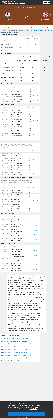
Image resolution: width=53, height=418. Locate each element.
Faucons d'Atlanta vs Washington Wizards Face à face (16, 352)
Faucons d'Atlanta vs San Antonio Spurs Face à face (16, 349)
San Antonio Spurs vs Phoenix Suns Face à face (15, 338)
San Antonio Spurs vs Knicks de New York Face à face (16, 347)
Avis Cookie (33, 409)
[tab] (7, 27)
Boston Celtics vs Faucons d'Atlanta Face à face (15, 358)
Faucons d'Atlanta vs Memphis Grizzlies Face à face (16, 355)
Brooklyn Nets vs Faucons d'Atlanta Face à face (14, 361)
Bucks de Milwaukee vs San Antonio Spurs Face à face (17, 344)
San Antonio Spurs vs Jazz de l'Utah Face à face (15, 341)
